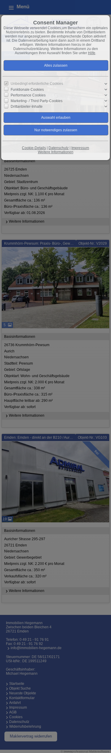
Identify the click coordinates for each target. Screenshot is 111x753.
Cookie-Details (34, 148)
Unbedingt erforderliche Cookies (37, 84)
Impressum (80, 148)
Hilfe (91, 53)
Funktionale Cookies (27, 90)
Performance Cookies (28, 95)
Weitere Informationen (55, 152)
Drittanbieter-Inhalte (27, 106)
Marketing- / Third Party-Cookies (36, 101)
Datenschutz (59, 148)
